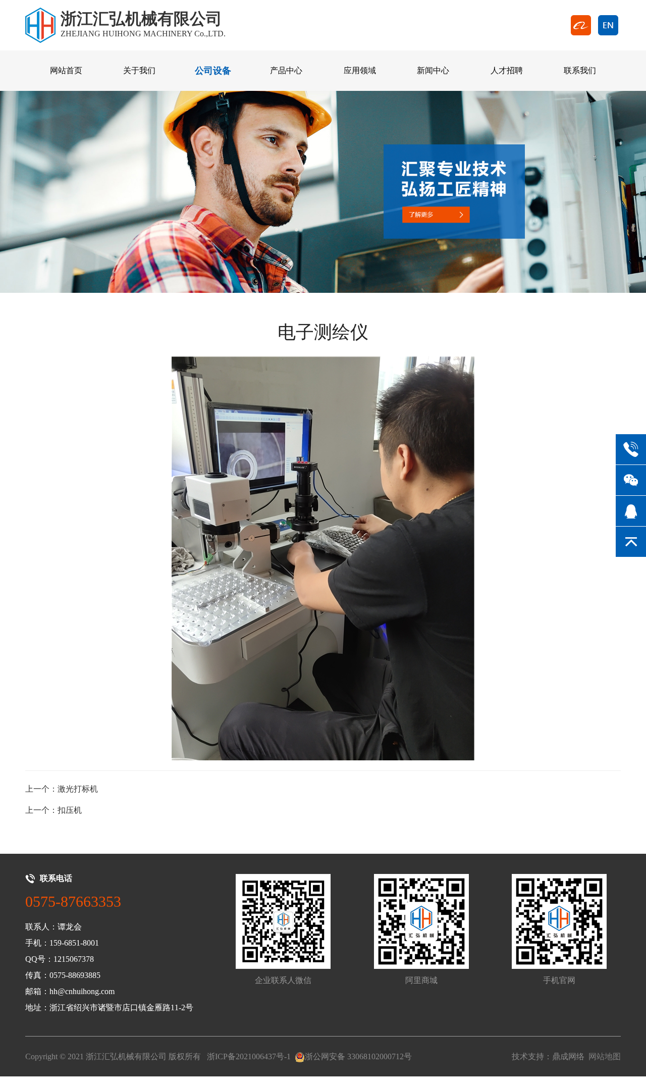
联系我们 (580, 70)
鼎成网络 (568, 1056)
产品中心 (286, 70)
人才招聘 (507, 70)
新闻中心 (433, 70)
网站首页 (66, 70)
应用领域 (360, 70)
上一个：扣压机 (53, 810)
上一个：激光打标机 (61, 789)
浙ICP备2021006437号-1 (249, 1056)
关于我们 (139, 70)
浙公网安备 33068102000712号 (358, 1056)
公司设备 (213, 71)
